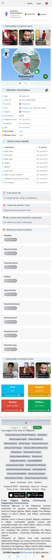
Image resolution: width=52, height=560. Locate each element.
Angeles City (27, 108)
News (12, 482)
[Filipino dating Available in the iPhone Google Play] (35, 493)
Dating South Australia (36, 474)
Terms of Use (12, 489)
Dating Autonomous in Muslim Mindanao (20, 435)
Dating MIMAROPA (35, 461)
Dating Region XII (39, 469)
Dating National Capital (15, 465)
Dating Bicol (42, 435)
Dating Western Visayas (14, 478)
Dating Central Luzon (40, 443)
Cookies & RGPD (10, 486)
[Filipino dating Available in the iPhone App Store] (17, 493)
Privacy (44, 486)
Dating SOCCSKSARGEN (16, 474)
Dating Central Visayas (13, 448)
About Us (35, 486)
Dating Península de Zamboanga (18, 469)
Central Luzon (39, 108)
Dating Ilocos (37, 456)
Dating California (10, 443)
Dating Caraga (24, 443)
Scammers (21, 482)
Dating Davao (16, 452)
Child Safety (25, 489)
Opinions (38, 482)
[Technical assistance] (43, 556)
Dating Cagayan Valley (18, 439)
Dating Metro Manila (18, 461)
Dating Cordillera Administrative (35, 448)
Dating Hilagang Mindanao (20, 456)
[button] (3, 3)
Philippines (26, 104)
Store (30, 482)
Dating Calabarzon (36, 439)
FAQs (43, 489)
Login (38, 3)
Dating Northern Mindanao (36, 465)
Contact (35, 489)
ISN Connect (26, 552)
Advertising (24, 486)
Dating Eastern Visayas (32, 452)
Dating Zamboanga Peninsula (36, 478)
